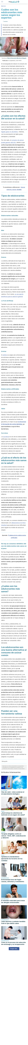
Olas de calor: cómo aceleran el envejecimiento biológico (12, 793)
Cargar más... (14, 948)
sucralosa (6, 436)
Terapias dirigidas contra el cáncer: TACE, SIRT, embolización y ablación (13, 836)
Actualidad (4, 790)
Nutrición (3, 6)
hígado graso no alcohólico (9, 132)
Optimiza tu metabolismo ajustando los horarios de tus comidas (11, 858)
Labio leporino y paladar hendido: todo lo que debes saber (13, 922)
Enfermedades (5, 878)
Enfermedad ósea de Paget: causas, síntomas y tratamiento (12, 880)
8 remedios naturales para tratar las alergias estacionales (13, 901)
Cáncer (3, 832)
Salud (2, 811)
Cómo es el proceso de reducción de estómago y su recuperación (13, 943)
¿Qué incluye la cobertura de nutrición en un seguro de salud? (13, 814)
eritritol (5, 355)
